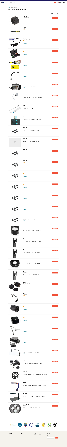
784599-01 (25, 216)
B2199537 (24, 27)
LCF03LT (24, 282)
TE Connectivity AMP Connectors (26, 17)
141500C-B (25, 371)
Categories (9, 436)
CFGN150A (25, 72)
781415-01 (25, 171)
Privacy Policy (22, 438)
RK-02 (24, 349)
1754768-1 (25, 16)
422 (23, 260)
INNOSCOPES (24, 405)
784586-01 (25, 205)
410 (23, 227)
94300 (24, 94)
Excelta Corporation (25, 250)
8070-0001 (25, 393)
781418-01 (25, 149)
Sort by (9, 13)
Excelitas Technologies (25, 305)
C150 (24, 360)
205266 (24, 105)
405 (23, 249)
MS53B (24, 293)
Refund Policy (22, 437)
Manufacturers (10, 435)
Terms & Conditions (23, 436)
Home (9, 7)
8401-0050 (25, 382)
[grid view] (57, 13)
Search (9, 444)
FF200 (24, 49)
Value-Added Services (23, 434)
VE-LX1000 (25, 315)
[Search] (55, 2)
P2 (23, 116)
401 (23, 238)
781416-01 (25, 138)
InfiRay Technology (25, 117)
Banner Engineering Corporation (26, 283)
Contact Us (9, 437)
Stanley (24, 28)
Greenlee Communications (25, 50)
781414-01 (25, 127)
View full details (25, 21)
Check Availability (55, 62)
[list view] (58, 13)
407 (23, 271)
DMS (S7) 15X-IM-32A (26, 404)
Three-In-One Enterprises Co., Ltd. (26, 39)
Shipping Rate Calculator (11, 438)
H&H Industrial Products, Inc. (26, 383)
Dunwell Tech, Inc (25, 294)
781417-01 (25, 160)
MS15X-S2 (25, 338)
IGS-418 (24, 38)
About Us (9, 434)
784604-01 (25, 182)
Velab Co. (24, 316)
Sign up (56, 437)
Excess (22, 435)
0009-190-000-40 (26, 304)
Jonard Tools (24, 61)
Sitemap (29, 444)
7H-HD (24, 83)
